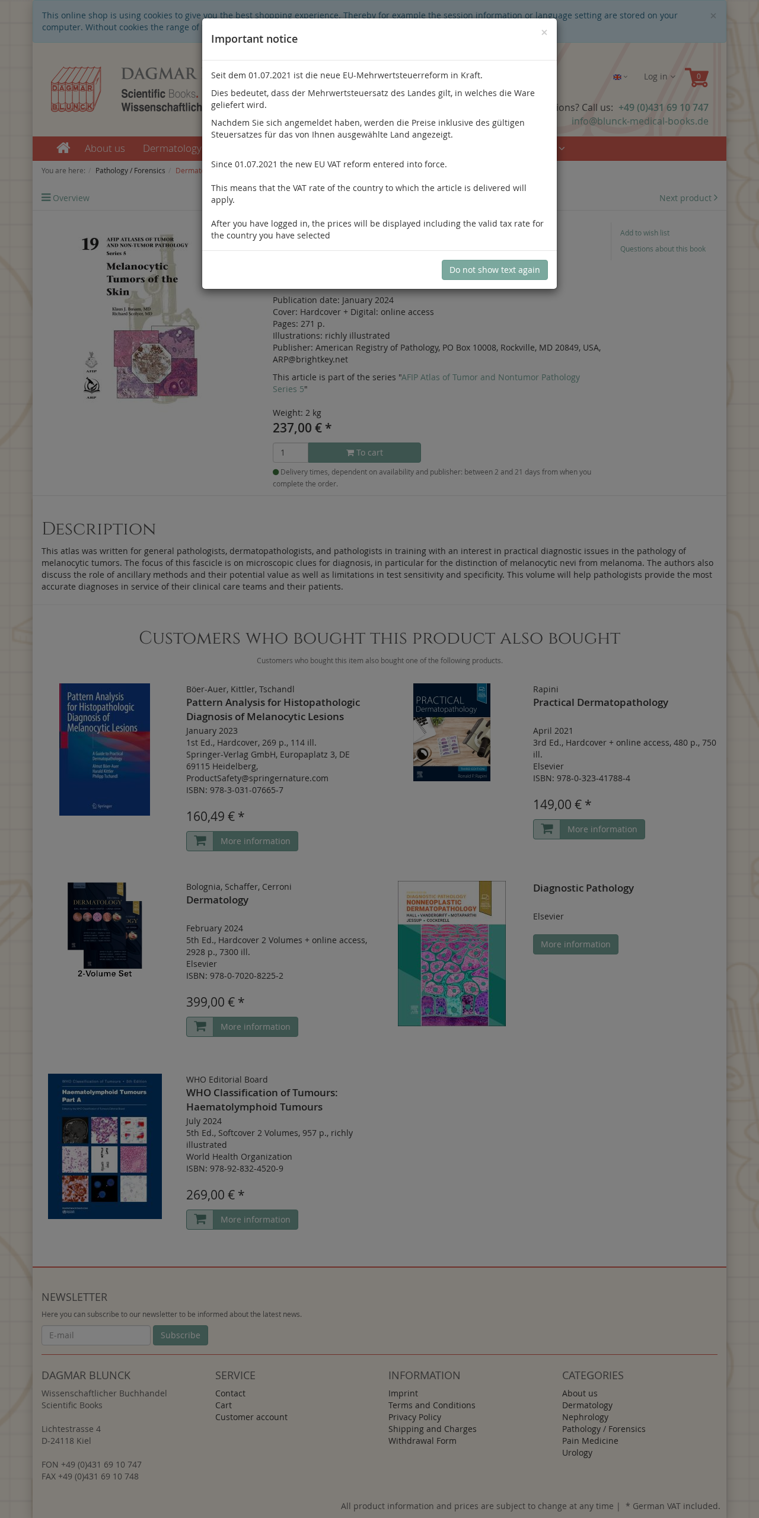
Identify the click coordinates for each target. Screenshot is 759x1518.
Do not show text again (494, 269)
